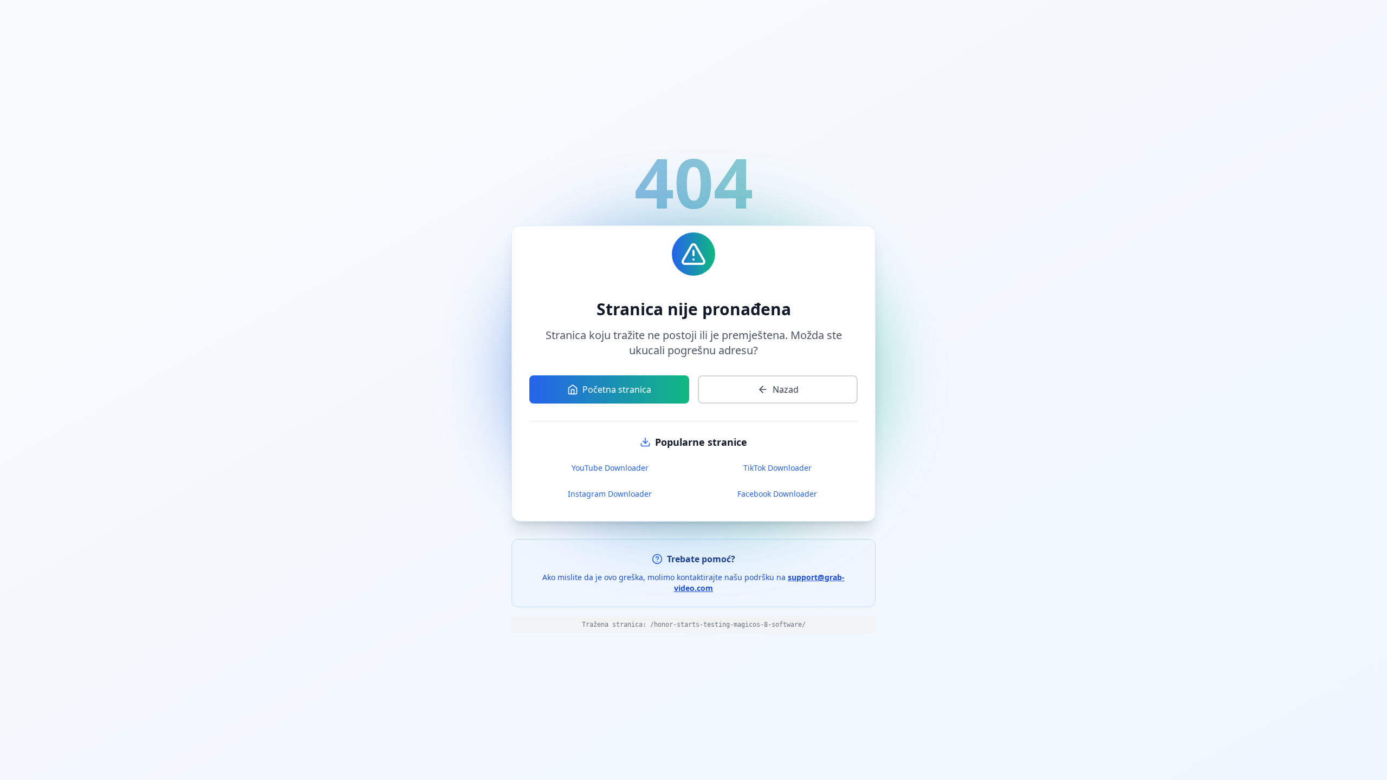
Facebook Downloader (777, 494)
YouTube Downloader (610, 468)
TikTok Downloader (777, 468)
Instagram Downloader (610, 494)
